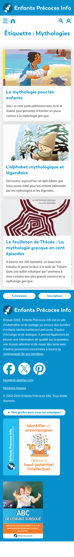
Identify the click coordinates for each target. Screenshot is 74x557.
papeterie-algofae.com (18, 380)
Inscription (54, 296)
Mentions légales (14, 388)
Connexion (19, 296)
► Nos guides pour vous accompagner (34, 412)
